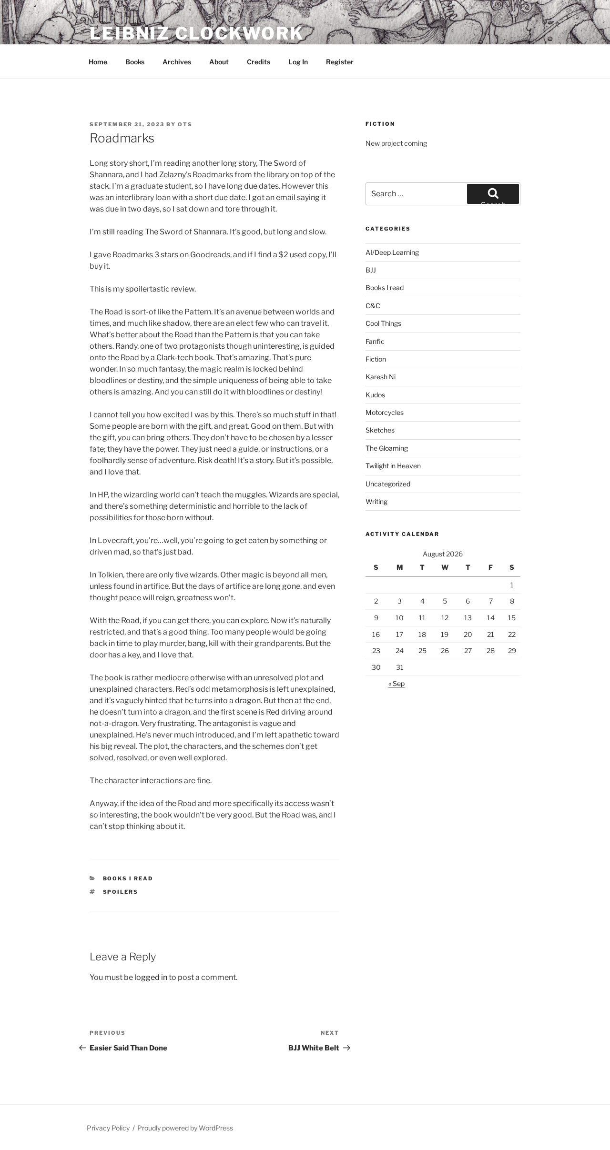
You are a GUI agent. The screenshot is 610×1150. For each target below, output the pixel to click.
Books (134, 62)
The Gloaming (387, 448)
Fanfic (375, 341)
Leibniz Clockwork (197, 33)
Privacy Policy (108, 1128)
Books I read (128, 878)
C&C (373, 306)
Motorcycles (385, 412)
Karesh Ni (381, 377)
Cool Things (383, 323)
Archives (177, 62)
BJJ (371, 270)
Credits (258, 62)
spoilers (121, 891)
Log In (298, 62)
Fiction (376, 359)
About (219, 62)
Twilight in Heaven (393, 466)
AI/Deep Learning (392, 252)
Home (98, 62)
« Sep (396, 683)
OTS (185, 124)
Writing (376, 501)
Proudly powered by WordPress (185, 1128)
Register (340, 62)
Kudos (375, 395)
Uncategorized (388, 484)
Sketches (380, 430)
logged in (150, 977)
